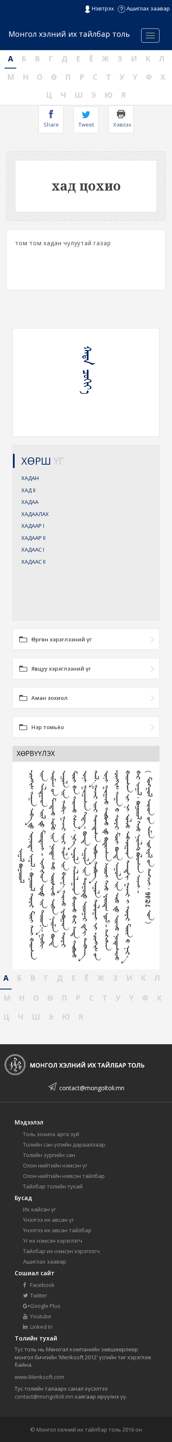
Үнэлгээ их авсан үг (48, 1219)
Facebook (42, 1285)
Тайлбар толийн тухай (53, 1186)
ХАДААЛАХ (35, 514)
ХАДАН (30, 478)
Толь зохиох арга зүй (51, 1134)
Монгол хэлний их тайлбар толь (69, 34)
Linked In (41, 1326)
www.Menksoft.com (39, 1377)
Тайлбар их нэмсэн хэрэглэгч (61, 1251)
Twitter (38, 1295)
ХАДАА (29, 502)
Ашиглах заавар (147, 8)
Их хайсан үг (39, 1209)
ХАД (28, 490)
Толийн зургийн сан (49, 1155)
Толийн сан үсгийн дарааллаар (64, 1144)
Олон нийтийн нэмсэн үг (55, 1165)
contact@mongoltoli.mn (91, 1088)
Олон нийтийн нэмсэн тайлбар (64, 1176)
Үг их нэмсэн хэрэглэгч (52, 1240)
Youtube (40, 1316)
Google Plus (45, 1306)
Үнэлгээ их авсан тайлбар (57, 1230)
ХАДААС (32, 549)
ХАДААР (32, 525)
